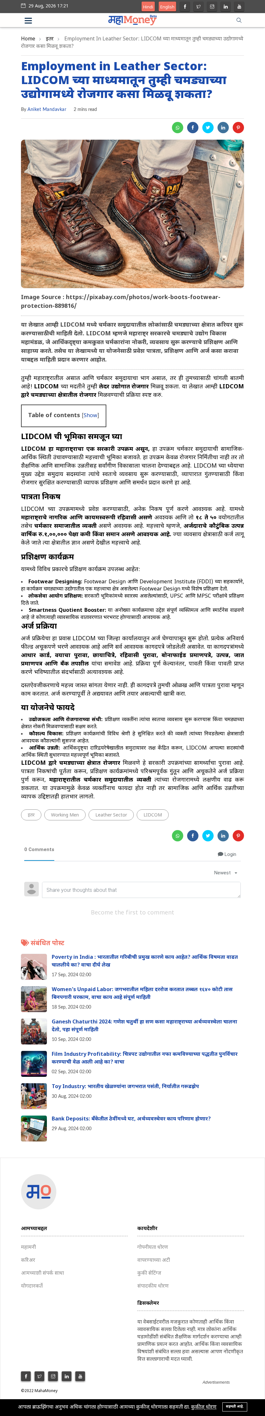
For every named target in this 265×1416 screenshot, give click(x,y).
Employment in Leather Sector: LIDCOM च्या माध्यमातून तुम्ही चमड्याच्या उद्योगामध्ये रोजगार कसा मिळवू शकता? (124, 81)
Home (28, 39)
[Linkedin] (226, 7)
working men (65, 815)
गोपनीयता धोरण (152, 1247)
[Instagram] (212, 7)
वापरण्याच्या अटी (153, 1260)
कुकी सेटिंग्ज (149, 1273)
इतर (50, 39)
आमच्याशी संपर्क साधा (42, 1273)
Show (90, 415)
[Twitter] (198, 7)
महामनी (28, 1247)
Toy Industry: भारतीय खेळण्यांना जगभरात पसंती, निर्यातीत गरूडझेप (125, 1087)
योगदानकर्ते (32, 1286)
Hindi (148, 7)
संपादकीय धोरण (153, 1286)
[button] (36, 21)
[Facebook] (185, 7)
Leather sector (111, 815)
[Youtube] (239, 7)
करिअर (28, 1260)
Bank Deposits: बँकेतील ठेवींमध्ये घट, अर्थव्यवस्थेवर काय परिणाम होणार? (131, 1119)
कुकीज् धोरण (204, 1407)
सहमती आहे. (235, 1406)
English (167, 7)
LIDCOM (152, 815)
